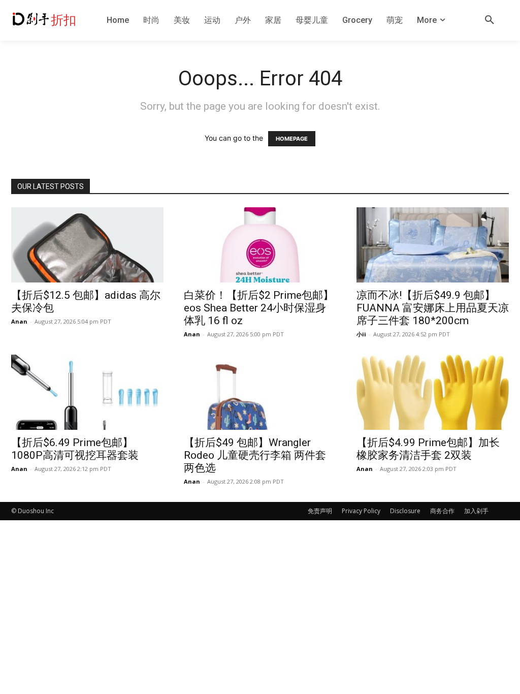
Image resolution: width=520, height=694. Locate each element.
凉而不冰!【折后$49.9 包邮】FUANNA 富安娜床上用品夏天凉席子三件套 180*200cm (432, 308)
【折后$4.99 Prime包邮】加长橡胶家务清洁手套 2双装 (428, 448)
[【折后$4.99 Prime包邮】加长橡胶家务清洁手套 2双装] (432, 392)
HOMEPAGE (292, 138)
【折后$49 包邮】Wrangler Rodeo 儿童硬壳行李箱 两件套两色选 (255, 455)
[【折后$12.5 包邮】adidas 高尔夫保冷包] (87, 244)
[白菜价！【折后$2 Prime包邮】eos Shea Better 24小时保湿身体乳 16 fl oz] (260, 244)
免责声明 (320, 511)
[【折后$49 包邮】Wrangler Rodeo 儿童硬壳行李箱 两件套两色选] (260, 392)
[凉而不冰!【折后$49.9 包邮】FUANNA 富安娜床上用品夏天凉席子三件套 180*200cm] (432, 244)
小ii (361, 334)
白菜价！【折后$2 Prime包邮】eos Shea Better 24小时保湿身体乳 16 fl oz (259, 308)
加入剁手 (476, 511)
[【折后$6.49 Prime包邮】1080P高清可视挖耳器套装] (87, 392)
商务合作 (442, 511)
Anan (19, 321)
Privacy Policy (361, 511)
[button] (489, 20)
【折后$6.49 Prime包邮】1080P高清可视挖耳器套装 (75, 448)
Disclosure (405, 511)
